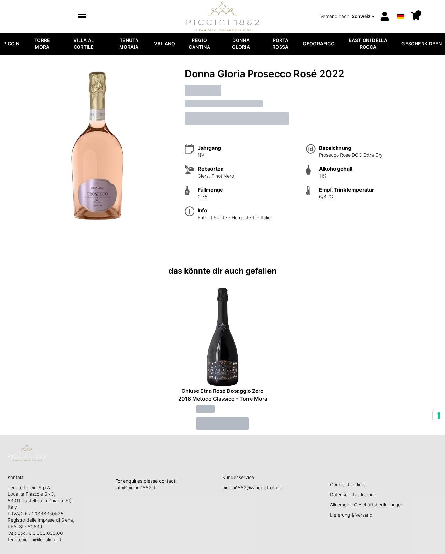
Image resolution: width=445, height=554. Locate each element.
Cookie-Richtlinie (347, 484)
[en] (401, 7)
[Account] (384, 16)
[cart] (415, 16)
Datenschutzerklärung (353, 494)
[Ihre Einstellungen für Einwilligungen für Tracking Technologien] (439, 415)
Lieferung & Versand (351, 515)
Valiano (164, 43)
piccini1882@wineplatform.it (252, 487)
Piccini (12, 43)
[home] (223, 16)
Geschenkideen (421, 43)
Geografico (319, 43)
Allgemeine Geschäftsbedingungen (366, 504)
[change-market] (348, 16)
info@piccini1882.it (135, 487)
